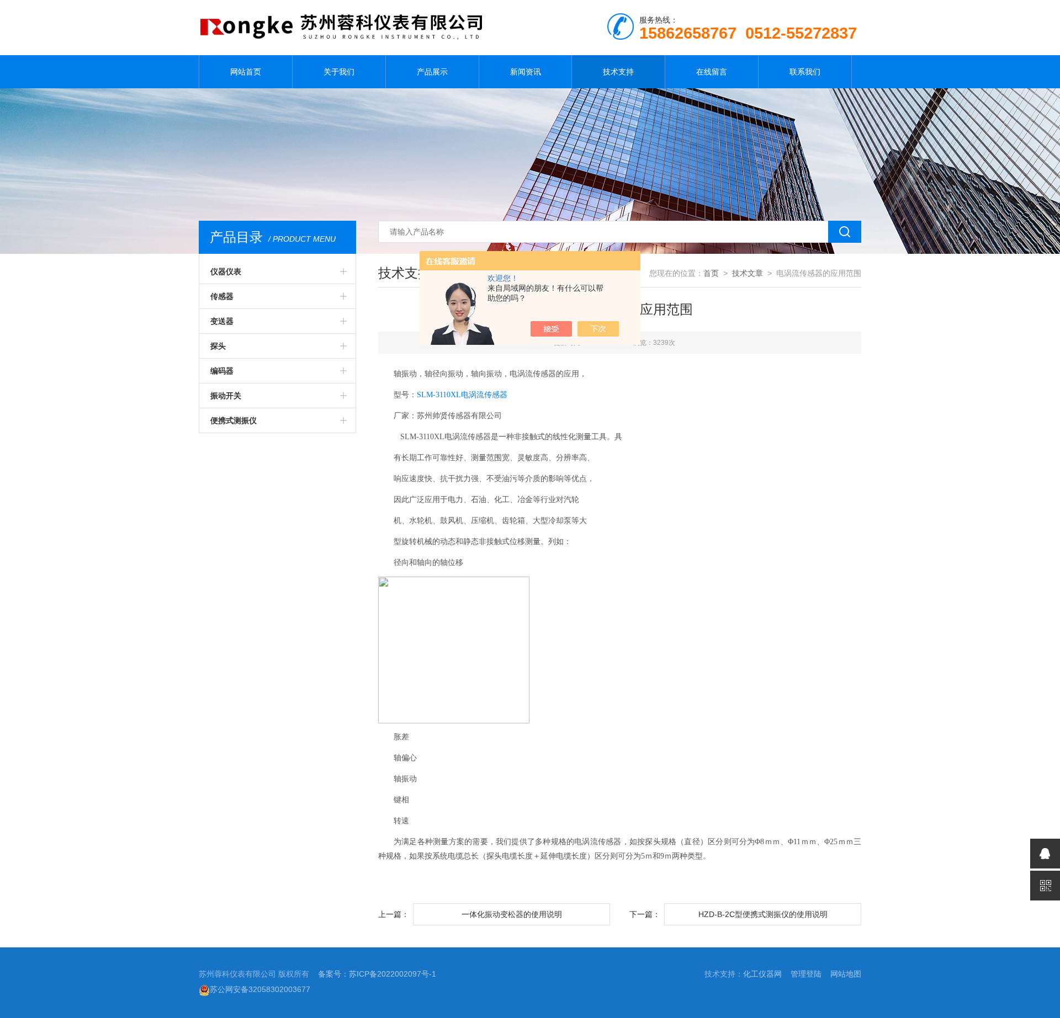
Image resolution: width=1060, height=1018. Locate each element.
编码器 (222, 370)
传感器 (222, 296)
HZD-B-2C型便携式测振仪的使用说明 (763, 914)
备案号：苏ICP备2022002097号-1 (377, 973)
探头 (218, 346)
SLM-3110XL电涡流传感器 (462, 395)
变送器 (222, 321)
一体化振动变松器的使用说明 (512, 914)
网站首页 (245, 71)
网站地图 (845, 973)
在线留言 (711, 71)
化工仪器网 (762, 973)
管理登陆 (806, 973)
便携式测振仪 (233, 420)
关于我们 (339, 71)
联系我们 (804, 71)
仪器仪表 (225, 271)
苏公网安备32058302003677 (260, 989)
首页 (711, 273)
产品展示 (432, 71)
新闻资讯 (525, 71)
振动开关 (225, 395)
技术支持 (618, 71)
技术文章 (747, 273)
